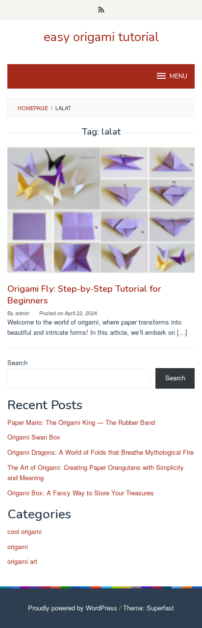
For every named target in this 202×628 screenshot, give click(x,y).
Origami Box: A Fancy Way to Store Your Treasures (80, 492)
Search (17, 362)
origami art (22, 561)
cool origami (24, 531)
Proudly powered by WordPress (72, 607)
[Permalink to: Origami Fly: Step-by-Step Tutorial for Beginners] (101, 213)
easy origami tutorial (101, 37)
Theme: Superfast (148, 607)
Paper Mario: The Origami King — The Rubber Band (81, 422)
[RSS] (101, 10)
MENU (178, 76)
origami (17, 546)
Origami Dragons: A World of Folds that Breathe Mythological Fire (100, 452)
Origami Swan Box (33, 437)
